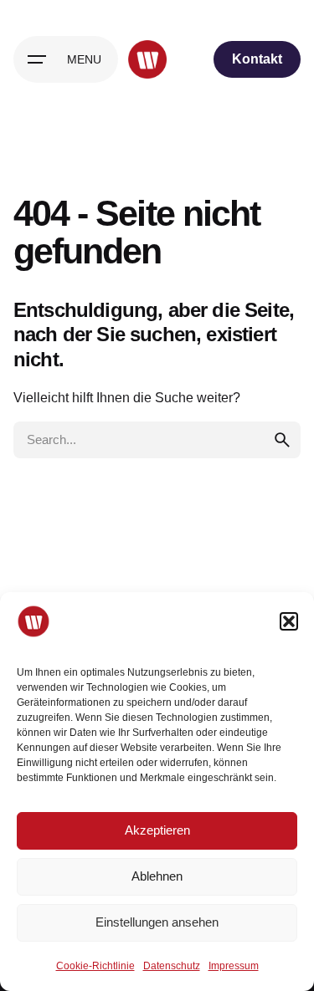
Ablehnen (157, 876)
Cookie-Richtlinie (95, 966)
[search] (282, 439)
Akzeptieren (157, 830)
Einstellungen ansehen (157, 922)
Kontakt (257, 59)
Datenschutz (171, 966)
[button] (289, 621)
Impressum (233, 966)
